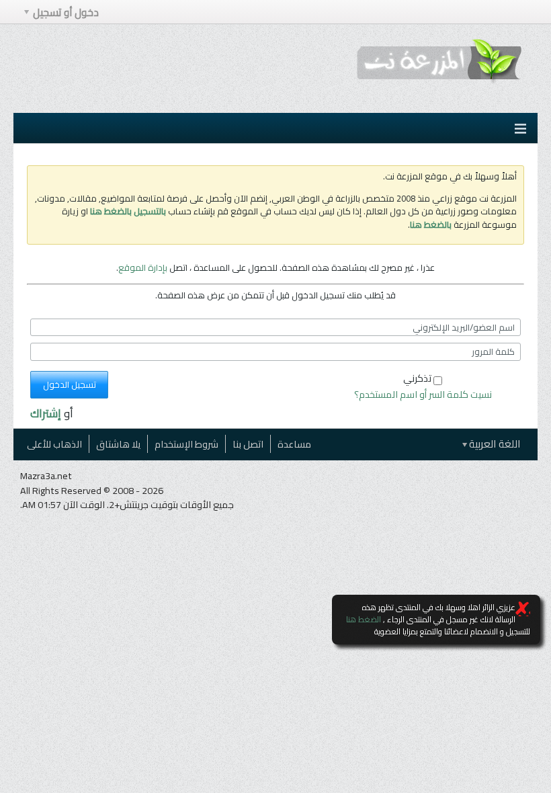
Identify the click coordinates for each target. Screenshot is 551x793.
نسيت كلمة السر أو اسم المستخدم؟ (423, 394)
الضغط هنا (363, 619)
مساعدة (294, 444)
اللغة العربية (494, 444)
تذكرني (417, 378)
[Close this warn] (522, 608)
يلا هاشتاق (118, 444)
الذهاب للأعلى (54, 444)
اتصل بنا (247, 444)
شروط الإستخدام (186, 444)
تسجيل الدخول (69, 384)
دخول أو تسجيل (66, 12)
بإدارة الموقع (142, 267)
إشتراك (45, 413)
